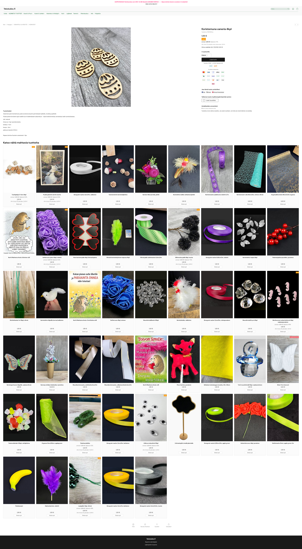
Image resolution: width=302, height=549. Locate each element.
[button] (151, 4)
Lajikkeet (69, 13)
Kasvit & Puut (28, 13)
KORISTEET (32, 24)
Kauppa (9, 24)
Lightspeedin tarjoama (151, 544)
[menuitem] (295, 25)
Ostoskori (168, 526)
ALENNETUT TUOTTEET (15, 13)
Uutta (5, 13)
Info (92, 13)
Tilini (133, 526)
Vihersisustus (85, 13)
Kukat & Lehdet (39, 13)
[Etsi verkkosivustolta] (288, 9)
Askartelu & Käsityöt (52, 13)
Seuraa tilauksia (145, 526)
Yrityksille (98, 13)
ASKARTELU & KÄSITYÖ (20, 24)
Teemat (75, 13)
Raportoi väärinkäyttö (151, 542)
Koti (63, 13)
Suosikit (157, 526)
